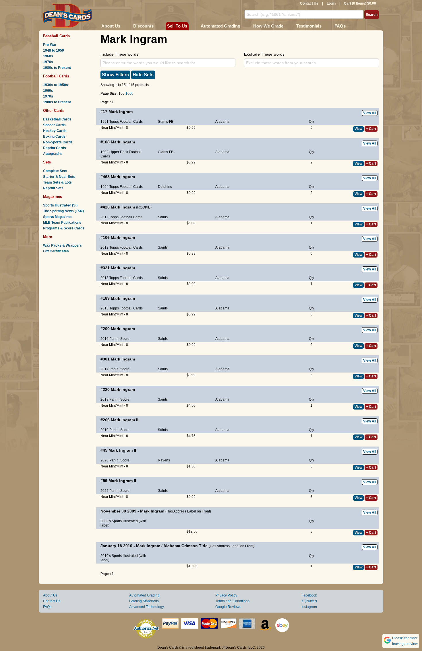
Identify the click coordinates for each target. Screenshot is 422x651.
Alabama (222, 122)
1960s (48, 56)
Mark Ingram (121, 111)
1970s (48, 62)
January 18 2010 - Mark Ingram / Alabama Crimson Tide (154, 545)
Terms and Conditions (232, 601)
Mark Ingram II (124, 420)
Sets (47, 162)
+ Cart (371, 129)
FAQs (340, 26)
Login (331, 3)
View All (369, 113)
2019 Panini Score (114, 430)
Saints (163, 217)
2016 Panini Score (114, 339)
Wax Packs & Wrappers (62, 245)
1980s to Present (57, 68)
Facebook (309, 595)
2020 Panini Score (114, 460)
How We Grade (268, 26)
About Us (110, 26)
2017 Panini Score (114, 369)
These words (264, 54)
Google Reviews (228, 607)
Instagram (309, 607)
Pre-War (50, 45)
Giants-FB (165, 122)
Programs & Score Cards (63, 228)
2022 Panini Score (114, 491)
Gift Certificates (56, 251)
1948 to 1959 (53, 50)
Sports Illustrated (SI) (60, 205)
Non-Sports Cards (58, 142)
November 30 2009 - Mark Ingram (132, 511)
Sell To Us (177, 26)
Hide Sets (143, 74)
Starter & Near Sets (59, 177)
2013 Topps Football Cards (121, 278)
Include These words (119, 54)
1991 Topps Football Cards (121, 122)
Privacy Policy (226, 595)
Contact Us (309, 3)
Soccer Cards (54, 125)
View (358, 129)
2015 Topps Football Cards (121, 308)
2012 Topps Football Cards (121, 247)
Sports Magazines (57, 217)
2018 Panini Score (114, 399)
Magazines (52, 196)
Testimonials (309, 26)
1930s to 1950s (55, 85)
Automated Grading (220, 26)
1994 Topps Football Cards (121, 187)
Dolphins (165, 187)
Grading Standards (144, 601)
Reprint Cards (54, 148)
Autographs (52, 154)
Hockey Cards (55, 131)
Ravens (164, 460)
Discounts (143, 26)
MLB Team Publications (62, 223)
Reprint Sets (53, 188)
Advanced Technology (146, 607)
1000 (129, 93)
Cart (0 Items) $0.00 (360, 3)
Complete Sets (55, 171)
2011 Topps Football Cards (121, 217)
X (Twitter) (309, 601)
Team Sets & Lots (57, 182)
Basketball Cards (57, 119)
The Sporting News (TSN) (63, 211)
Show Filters (115, 74)
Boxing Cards (54, 137)
